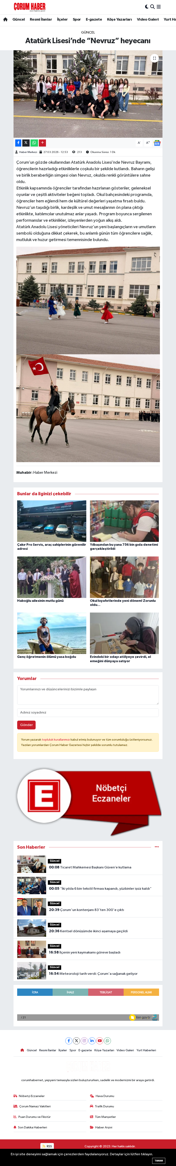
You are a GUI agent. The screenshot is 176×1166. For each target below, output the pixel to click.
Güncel (18, 19)
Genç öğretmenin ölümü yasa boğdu (46, 657)
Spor (77, 19)
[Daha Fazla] (42, 143)
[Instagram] (84, 1040)
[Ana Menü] (159, 7)
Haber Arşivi (103, 1127)
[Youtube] (99, 1040)
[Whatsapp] (107, 1040)
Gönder (26, 725)
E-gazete (94, 19)
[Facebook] (68, 1040)
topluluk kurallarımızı (56, 739)
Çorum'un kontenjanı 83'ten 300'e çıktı (86, 910)
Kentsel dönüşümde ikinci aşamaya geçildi (88, 931)
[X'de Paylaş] (26, 143)
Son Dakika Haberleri (32, 1127)
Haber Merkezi (28, 152)
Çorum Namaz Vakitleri (35, 1106)
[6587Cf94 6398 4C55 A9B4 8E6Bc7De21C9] (88, 408)
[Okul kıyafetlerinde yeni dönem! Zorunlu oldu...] (124, 577)
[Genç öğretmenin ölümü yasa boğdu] (51, 633)
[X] (76, 1040)
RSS (49, 1146)
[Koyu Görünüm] (147, 7)
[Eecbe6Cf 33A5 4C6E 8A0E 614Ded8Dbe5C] (88, 300)
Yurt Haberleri (146, 1050)
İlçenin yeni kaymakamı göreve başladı (84, 952)
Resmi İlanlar (41, 19)
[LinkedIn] (92, 1040)
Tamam (159, 1161)
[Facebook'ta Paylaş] (18, 143)
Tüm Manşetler (105, 1117)
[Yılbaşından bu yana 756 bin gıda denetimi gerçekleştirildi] (124, 521)
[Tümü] (157, 847)
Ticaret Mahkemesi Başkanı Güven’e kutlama (90, 867)
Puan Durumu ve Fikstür (34, 1117)
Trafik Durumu (104, 1106)
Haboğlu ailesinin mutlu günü (40, 600)
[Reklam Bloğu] (88, 802)
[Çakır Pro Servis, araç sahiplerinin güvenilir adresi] (51, 521)
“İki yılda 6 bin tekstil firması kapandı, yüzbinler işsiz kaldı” (100, 889)
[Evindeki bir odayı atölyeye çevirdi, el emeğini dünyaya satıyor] (124, 633)
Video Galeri (148, 19)
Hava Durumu (105, 1096)
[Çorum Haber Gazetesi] (30, 7)
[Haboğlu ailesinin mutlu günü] (51, 577)
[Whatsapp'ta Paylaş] (34, 143)
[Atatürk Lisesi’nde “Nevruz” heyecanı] (88, 94)
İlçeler (62, 19)
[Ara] (152, 7)
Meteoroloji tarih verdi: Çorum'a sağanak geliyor (93, 974)
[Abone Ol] (157, 143)
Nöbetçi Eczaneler (32, 1096)
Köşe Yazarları (119, 19)
